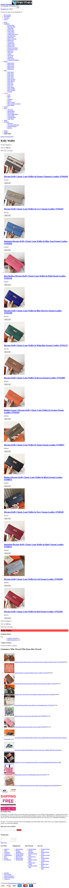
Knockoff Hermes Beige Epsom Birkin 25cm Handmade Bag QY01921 (34, 705)
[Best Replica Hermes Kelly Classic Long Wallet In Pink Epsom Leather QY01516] (14, 272)
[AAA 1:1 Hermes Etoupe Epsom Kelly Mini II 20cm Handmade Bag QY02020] (9, 785)
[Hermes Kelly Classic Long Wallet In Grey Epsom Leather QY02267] (14, 205)
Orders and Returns (9, 877)
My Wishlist (7, 16)
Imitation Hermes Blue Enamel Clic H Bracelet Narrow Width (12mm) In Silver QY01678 (39, 662)
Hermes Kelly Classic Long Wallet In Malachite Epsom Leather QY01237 (36, 345)
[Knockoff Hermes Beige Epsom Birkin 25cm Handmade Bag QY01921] (9, 705)
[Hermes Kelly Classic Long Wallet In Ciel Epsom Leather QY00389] (14, 575)
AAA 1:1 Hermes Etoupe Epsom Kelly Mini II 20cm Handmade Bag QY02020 (36, 785)
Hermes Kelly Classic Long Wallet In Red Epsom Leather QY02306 (33, 611)
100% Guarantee (7, 851)
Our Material (7, 859)
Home (5, 130)
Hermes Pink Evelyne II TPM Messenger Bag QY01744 (30, 774)
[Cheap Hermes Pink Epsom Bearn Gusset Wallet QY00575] (9, 727)
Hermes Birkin (20, 853)
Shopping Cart (4, 9)
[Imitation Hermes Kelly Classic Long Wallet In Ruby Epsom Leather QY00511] (14, 541)
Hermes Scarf (19, 858)
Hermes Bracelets (30, 851)
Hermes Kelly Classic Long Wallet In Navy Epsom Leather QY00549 (34, 512)
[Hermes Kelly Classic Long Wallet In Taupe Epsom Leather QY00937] (14, 441)
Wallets (6, 132)
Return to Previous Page (7, 136)
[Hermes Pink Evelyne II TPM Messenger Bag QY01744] (9, 774)
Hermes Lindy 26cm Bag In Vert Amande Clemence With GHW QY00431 (35, 694)
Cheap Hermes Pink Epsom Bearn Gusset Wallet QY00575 (30, 727)
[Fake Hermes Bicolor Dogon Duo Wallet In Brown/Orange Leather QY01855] (9, 683)
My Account (7, 15)
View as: (3, 147)
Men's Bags (19, 856)
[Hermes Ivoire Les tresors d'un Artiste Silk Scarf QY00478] (9, 716)
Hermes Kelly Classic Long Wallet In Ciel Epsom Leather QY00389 (33, 579)
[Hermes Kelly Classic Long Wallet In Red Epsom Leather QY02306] (14, 608)
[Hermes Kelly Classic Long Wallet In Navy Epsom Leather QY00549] (14, 508)
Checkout (6, 18)
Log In (6, 19)
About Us (6, 849)
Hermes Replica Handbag (15, 883)
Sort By (3, 145)
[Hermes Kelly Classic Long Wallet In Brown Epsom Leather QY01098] (14, 374)
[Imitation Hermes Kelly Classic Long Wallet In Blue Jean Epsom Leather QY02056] (14, 237)
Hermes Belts (19, 859)
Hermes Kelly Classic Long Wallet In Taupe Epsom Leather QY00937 (34, 445)
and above (12, 640)
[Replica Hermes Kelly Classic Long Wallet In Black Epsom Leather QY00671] (14, 473)
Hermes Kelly (19, 855)
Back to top (4, 842)
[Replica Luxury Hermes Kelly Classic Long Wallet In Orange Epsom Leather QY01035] (14, 406)
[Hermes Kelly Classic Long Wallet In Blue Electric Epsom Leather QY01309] (14, 307)
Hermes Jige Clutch (31, 863)
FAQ (5, 856)
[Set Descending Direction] (11, 145)
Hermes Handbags (18, 851)
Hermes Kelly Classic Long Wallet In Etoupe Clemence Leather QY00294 (36, 176)
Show (2, 150)
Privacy (6, 858)
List (10, 147)
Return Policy (19, 849)
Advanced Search (8, 876)
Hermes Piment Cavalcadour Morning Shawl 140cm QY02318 (31, 673)
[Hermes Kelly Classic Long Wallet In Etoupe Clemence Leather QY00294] (14, 173)
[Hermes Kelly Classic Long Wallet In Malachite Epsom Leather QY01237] (14, 342)
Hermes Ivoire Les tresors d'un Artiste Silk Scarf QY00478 (30, 716)
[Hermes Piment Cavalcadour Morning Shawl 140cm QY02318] (9, 673)
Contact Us (7, 853)
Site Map (6, 873)
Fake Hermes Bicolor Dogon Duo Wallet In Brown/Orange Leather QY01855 (35, 683)
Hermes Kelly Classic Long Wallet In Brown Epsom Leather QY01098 (34, 378)
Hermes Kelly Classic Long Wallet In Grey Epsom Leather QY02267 (34, 209)
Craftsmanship (8, 855)
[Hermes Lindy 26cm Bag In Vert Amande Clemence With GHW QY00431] (9, 694)
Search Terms (7, 874)
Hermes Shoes (32, 849)
